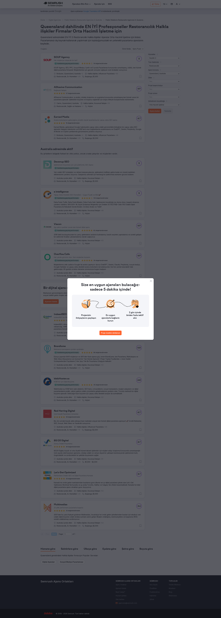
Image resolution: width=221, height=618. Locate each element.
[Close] (151, 281)
